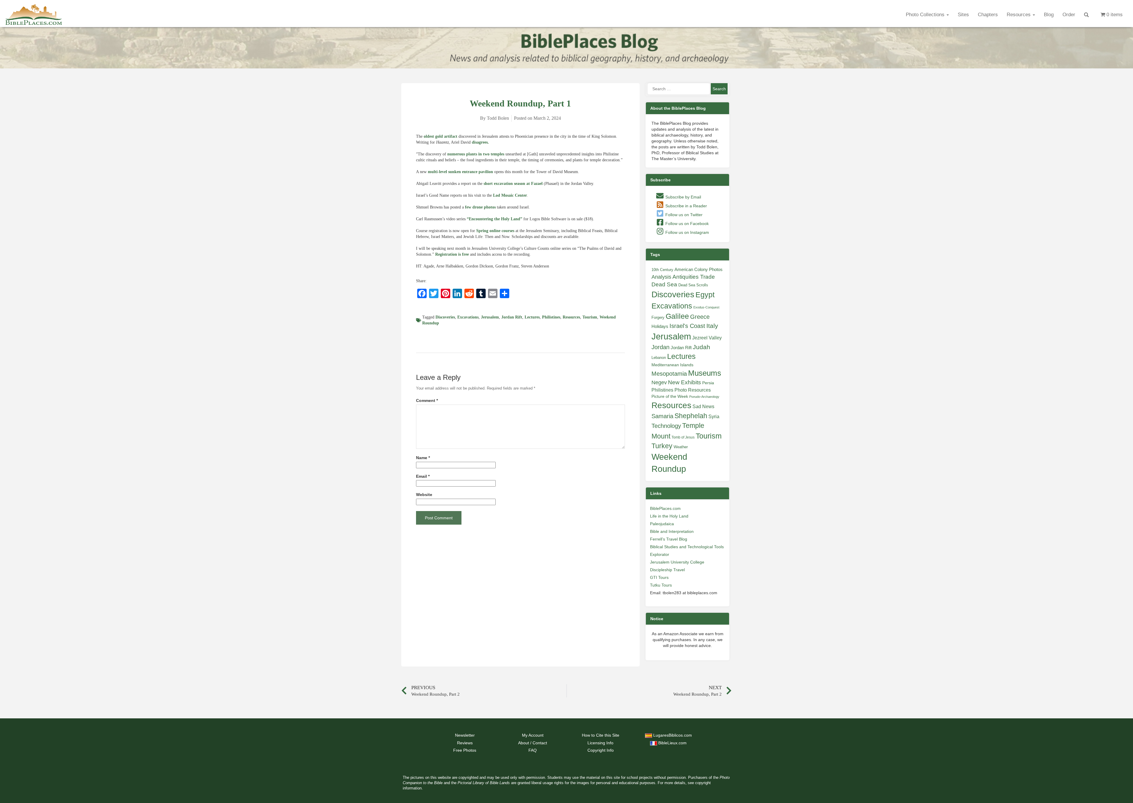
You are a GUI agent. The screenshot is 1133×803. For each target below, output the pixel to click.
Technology (666, 426)
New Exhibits (684, 382)
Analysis (661, 277)
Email (423, 476)
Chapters (988, 14)
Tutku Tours (661, 585)
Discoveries (445, 317)
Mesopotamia (669, 373)
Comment (427, 400)
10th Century (662, 269)
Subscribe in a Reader (685, 205)
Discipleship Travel (667, 569)
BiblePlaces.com (665, 508)
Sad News (703, 406)
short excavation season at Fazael (513, 183)
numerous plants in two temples (475, 154)
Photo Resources (692, 390)
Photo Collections (926, 14)
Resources (1019, 14)
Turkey (661, 446)
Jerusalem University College (677, 562)
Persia (708, 382)
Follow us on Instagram (686, 232)
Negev (659, 382)
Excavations (468, 317)
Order (1068, 14)
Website (424, 494)
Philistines (551, 317)
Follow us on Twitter (683, 214)
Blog (1049, 14)
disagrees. (480, 142)
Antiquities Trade (693, 277)
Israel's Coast (687, 326)
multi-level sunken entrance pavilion (460, 172)
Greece (700, 316)
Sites (963, 14)
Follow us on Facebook (686, 223)
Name (423, 458)
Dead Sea (664, 284)
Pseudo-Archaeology (704, 396)
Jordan (660, 347)
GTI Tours (659, 577)
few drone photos (480, 207)
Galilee (677, 316)
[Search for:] (679, 88)
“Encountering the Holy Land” (494, 219)
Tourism (589, 317)
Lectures (532, 317)
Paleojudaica (662, 523)
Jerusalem (490, 317)
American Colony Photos (698, 269)
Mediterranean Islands (672, 364)
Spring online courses (495, 231)
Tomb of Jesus (683, 437)
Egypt (705, 294)
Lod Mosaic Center (510, 195)
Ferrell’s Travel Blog (668, 539)
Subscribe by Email (682, 197)
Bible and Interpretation (672, 531)
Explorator (659, 554)
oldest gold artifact (440, 136)
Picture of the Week (669, 396)
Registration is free (452, 254)
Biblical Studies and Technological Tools (687, 546)
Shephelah (690, 416)
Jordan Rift (511, 317)
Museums (704, 373)
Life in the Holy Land (669, 516)
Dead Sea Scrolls (693, 285)
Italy (712, 325)
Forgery (657, 317)
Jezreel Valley (707, 337)
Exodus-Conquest (706, 307)
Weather (681, 447)
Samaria (662, 416)
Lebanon (658, 357)
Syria (713, 416)
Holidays (659, 326)
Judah (701, 347)
